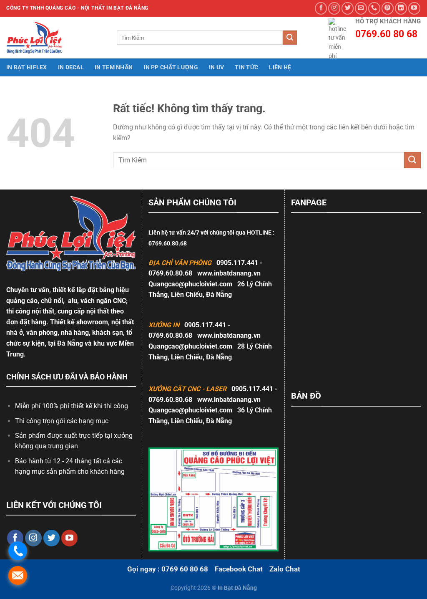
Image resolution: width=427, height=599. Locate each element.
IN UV (216, 67)
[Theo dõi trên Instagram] (334, 8)
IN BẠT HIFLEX (26, 67)
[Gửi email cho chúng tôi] (361, 8)
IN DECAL (71, 67)
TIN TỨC (246, 67)
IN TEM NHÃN (114, 67)
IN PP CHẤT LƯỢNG (170, 67)
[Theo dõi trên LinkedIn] (401, 8)
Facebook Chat (239, 569)
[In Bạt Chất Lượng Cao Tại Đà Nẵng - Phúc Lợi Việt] (39, 37)
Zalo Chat (284, 569)
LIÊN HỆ (280, 67)
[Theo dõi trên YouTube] (414, 8)
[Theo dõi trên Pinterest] (388, 8)
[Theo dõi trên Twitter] (348, 8)
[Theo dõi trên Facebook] (321, 8)
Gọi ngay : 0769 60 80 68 (167, 569)
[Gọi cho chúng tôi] (374, 8)
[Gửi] (290, 37)
